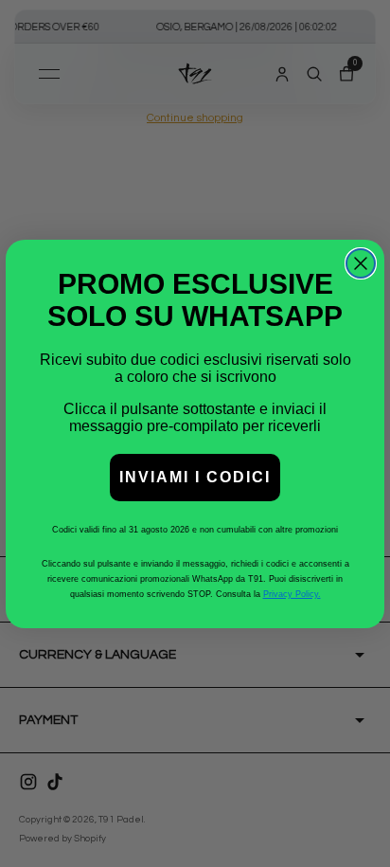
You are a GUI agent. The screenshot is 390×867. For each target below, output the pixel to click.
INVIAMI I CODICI (195, 477)
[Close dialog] (360, 263)
